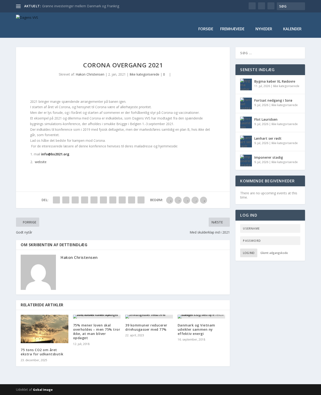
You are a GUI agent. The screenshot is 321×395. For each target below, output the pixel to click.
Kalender (292, 29)
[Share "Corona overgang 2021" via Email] (131, 200)
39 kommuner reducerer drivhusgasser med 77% (146, 327)
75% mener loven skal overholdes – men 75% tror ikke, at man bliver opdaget (96, 331)
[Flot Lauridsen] (246, 122)
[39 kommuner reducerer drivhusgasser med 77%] (149, 316)
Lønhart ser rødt (268, 138)
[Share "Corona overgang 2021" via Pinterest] (94, 200)
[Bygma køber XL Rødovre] (246, 84)
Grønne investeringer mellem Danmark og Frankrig (80, 6)
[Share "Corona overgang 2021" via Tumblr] (84, 200)
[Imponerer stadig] (246, 160)
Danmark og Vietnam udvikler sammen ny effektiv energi (196, 329)
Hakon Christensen (90, 74)
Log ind (248, 253)
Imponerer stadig (268, 157)
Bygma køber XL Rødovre (274, 81)
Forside (205, 29)
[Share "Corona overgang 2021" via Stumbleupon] (122, 200)
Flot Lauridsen (266, 119)
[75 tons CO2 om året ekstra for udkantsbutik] (44, 329)
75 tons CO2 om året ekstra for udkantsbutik (42, 352)
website (40, 162)
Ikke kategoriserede (144, 74)
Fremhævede (232, 29)
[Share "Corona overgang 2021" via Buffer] (112, 200)
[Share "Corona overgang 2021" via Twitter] (65, 200)
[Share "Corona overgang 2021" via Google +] (75, 200)
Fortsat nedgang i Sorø (273, 100)
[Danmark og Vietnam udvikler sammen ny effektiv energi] (201, 316)
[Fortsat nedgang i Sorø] (246, 103)
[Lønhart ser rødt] (246, 141)
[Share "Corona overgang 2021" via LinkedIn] (103, 200)
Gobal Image (43, 389)
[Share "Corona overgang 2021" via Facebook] (56, 200)
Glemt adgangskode (274, 253)
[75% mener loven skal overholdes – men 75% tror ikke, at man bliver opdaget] (97, 316)
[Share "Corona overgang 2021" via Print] (141, 200)
